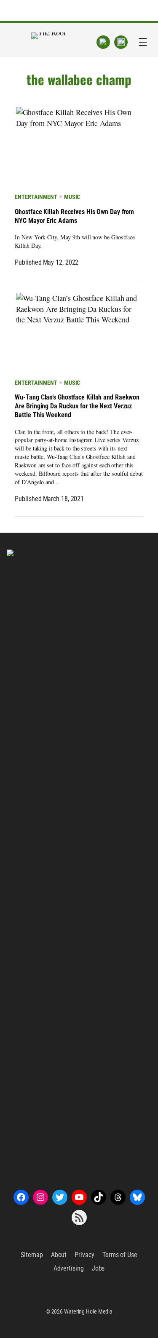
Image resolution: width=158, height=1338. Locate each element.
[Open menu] (143, 42)
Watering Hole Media (88, 1311)
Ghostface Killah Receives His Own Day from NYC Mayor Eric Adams (74, 216)
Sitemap (32, 1255)
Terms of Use (119, 1255)
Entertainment (36, 196)
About (59, 1255)
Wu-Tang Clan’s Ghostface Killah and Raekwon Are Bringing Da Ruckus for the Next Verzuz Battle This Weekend (77, 406)
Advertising (69, 1268)
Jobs (98, 1268)
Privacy (84, 1255)
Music (72, 196)
